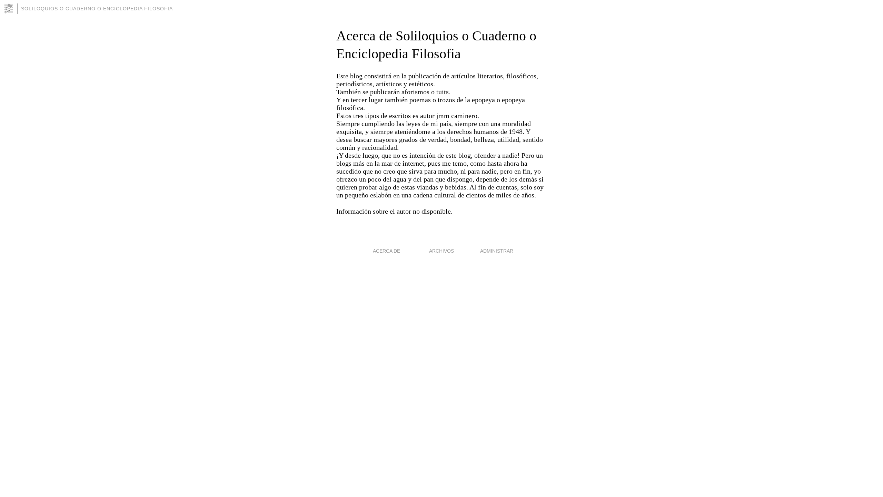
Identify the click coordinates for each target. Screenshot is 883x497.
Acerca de (386, 251)
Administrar (496, 251)
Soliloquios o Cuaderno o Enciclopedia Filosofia (97, 8)
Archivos (441, 251)
